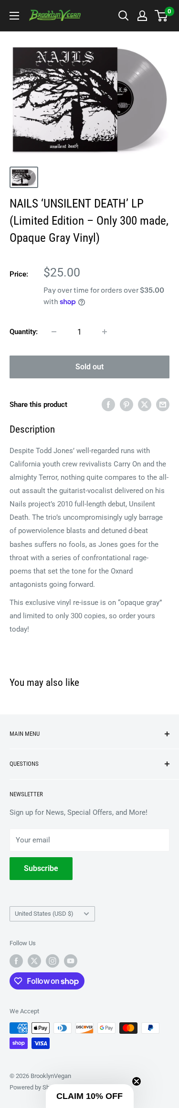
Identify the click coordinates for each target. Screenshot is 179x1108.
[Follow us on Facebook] (16, 961)
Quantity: (24, 331)
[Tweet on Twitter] (144, 404)
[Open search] (123, 15)
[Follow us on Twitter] (34, 961)
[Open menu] (14, 16)
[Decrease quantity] (54, 332)
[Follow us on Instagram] (52, 961)
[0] (162, 15)
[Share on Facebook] (108, 404)
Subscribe (41, 868)
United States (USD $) (44, 913)
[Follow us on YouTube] (70, 961)
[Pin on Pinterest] (126, 404)
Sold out (89, 366)
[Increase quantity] (105, 332)
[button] (90, 1096)
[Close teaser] (136, 1081)
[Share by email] (162, 404)
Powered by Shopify (36, 1087)
